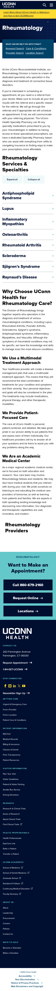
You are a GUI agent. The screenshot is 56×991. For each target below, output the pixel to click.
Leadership (8, 913)
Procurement (9, 918)
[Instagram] (9, 685)
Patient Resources (11, 760)
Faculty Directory (10, 894)
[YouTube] (23, 685)
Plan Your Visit (9, 773)
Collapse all (34, 179)
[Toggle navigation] (51, 5)
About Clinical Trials (12, 819)
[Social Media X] (18, 685)
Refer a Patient (9, 848)
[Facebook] (4, 685)
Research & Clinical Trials (14, 808)
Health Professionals (12, 838)
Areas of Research (11, 813)
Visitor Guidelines (11, 779)
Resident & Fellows (11, 883)
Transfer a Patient (11, 854)
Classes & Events (11, 749)
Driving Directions (11, 794)
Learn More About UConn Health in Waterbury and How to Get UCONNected (26, 14)
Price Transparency (11, 754)
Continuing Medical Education (16, 888)
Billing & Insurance (11, 744)
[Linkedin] (14, 685)
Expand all (12, 179)
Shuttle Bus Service (11, 789)
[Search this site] (44, 5)
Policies (6, 928)
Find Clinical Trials (11, 824)
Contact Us (8, 934)
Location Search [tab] (35, 53)
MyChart (7, 733)
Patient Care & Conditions (14, 720)
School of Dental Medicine (14, 872)
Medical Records (10, 739)
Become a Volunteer (12, 947)
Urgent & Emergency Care (15, 704)
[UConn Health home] (9, 5)
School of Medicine (11, 867)
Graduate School (10, 878)
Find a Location (10, 714)
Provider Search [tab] (15, 53)
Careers (6, 923)
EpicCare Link (9, 843)
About (5, 907)
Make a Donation (10, 953)
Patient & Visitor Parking (13, 784)
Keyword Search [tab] (15, 48)
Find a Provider (10, 709)
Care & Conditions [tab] (36, 48)
